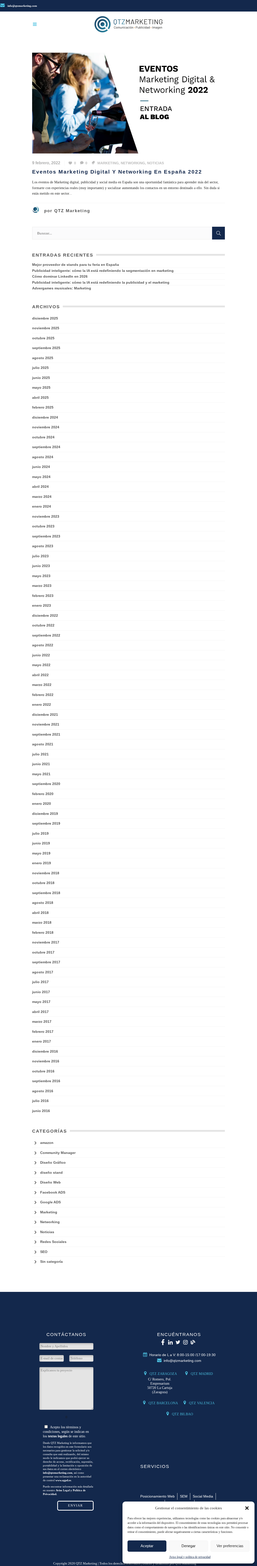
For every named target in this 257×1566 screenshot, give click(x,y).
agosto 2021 (42, 744)
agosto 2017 (42, 972)
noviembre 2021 (45, 724)
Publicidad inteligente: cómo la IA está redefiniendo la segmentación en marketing (103, 271)
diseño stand (51, 1172)
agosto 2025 (42, 358)
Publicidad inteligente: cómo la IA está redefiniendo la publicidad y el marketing (100, 282)
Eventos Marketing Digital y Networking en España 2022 (117, 172)
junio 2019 (41, 843)
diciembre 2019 (45, 814)
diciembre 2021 (45, 715)
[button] (246, 1508)
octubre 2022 (43, 625)
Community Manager (58, 1153)
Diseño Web (50, 1182)
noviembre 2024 (45, 427)
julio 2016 (40, 1101)
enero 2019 (41, 863)
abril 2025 (40, 398)
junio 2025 (41, 378)
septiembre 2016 (46, 1081)
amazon (46, 1143)
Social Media (203, 1496)
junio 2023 (41, 566)
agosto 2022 (42, 645)
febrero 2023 (42, 596)
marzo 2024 (41, 497)
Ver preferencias (230, 1546)
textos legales (58, 1436)
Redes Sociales (53, 1242)
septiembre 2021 (46, 734)
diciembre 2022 (45, 615)
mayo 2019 (41, 853)
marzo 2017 (41, 1022)
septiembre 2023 (46, 536)
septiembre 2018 (46, 893)
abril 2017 (40, 1012)
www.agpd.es (63, 1480)
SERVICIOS (154, 1466)
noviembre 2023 (45, 516)
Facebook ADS (52, 1192)
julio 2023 (40, 556)
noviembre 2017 (45, 942)
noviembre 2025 (45, 328)
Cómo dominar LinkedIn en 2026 (60, 276)
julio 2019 (40, 833)
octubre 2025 (43, 338)
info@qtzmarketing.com (22, 5)
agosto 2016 (42, 1091)
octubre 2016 (43, 1071)
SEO (43, 1252)
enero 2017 (41, 1041)
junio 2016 (41, 1111)
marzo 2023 (41, 586)
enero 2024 (41, 506)
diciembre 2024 (45, 417)
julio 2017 (40, 982)
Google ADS (50, 1202)
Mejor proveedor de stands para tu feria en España (75, 265)
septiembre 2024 (46, 447)
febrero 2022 (42, 695)
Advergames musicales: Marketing (61, 288)
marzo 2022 (41, 685)
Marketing (108, 163)
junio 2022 (41, 655)
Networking (133, 163)
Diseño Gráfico (53, 1162)
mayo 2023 (41, 576)
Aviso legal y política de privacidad (190, 1557)
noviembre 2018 (45, 873)
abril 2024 (40, 487)
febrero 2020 (42, 794)
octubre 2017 (43, 952)
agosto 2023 (42, 546)
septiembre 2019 (46, 823)
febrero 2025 (42, 407)
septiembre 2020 (46, 784)
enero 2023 (41, 605)
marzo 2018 (41, 922)
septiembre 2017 (46, 962)
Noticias (155, 163)
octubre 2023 (43, 526)
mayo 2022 (41, 665)
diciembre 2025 (45, 318)
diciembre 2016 (45, 1051)
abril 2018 (40, 913)
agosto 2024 (42, 457)
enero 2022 (41, 704)
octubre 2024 (43, 437)
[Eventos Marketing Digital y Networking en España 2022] (128, 103)
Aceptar (147, 1546)
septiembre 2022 (46, 635)
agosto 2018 (42, 903)
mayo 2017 (41, 1002)
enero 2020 (41, 804)
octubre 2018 (43, 883)
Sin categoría (51, 1262)
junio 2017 (41, 992)
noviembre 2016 (45, 1061)
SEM (183, 1496)
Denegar (188, 1546)
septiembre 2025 (46, 348)
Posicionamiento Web (157, 1496)
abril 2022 (40, 675)
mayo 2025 (41, 387)
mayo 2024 (41, 477)
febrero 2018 (42, 932)
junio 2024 (41, 467)
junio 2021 (41, 764)
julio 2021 (40, 754)
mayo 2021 (41, 774)
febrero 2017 (42, 1032)
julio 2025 (40, 368)
